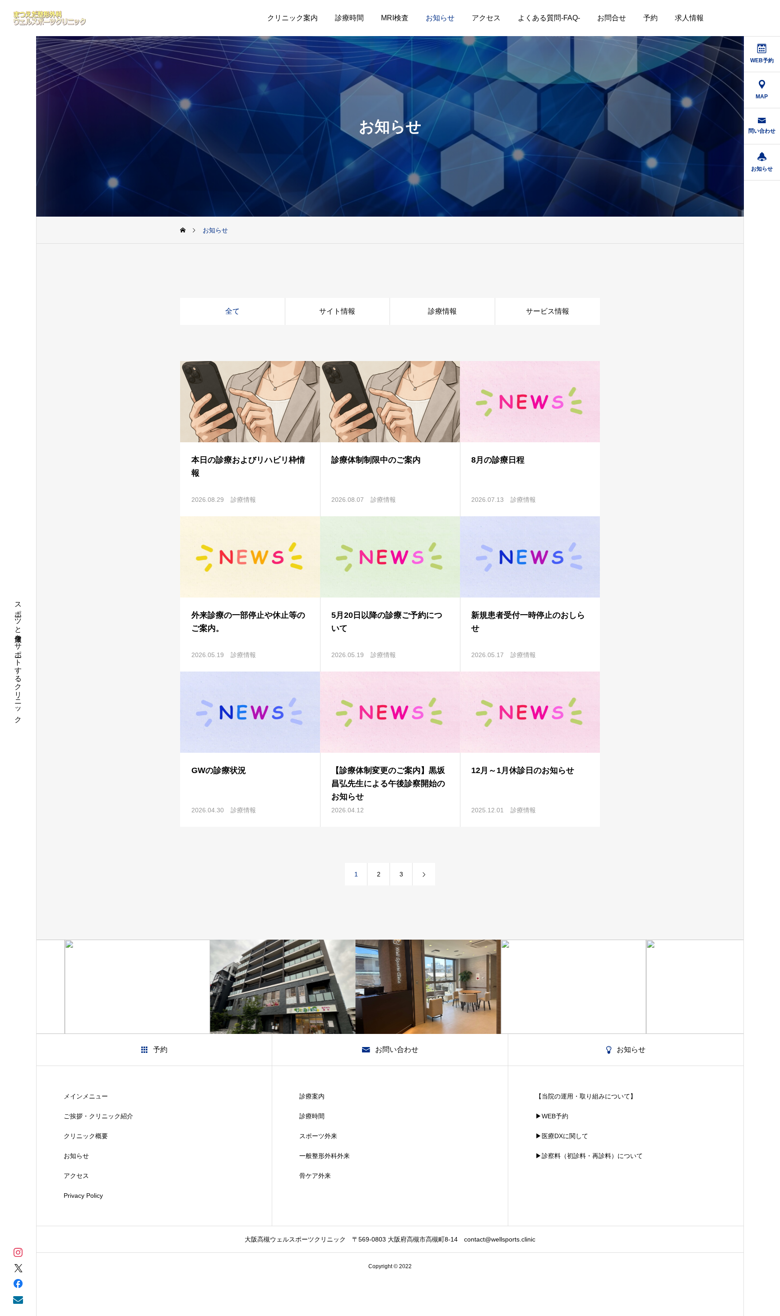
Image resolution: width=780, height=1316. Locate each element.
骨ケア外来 (315, 1175)
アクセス (486, 18)
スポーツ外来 (318, 1136)
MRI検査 (395, 18)
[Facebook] (18, 1283)
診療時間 (349, 18)
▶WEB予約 (551, 1116)
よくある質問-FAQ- (549, 18)
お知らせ (440, 18)
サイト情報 (337, 311)
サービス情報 (547, 311)
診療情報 (442, 311)
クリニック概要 (86, 1136)
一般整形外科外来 (324, 1156)
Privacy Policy (83, 1195)
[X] (18, 1267)
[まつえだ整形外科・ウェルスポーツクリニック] (49, 18)
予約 (650, 18)
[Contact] (18, 1299)
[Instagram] (18, 1252)
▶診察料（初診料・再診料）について (589, 1156)
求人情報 (689, 18)
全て (232, 311)
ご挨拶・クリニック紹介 (98, 1116)
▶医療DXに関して (561, 1136)
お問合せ (611, 18)
